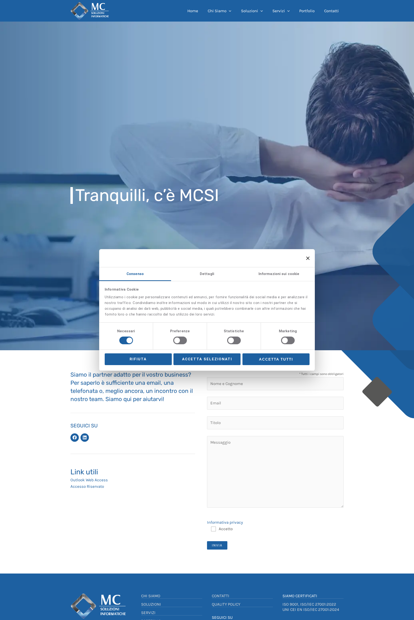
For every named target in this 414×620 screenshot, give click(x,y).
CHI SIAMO (150, 595)
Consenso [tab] (135, 274)
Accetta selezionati (207, 359)
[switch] (180, 340)
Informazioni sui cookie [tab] (279, 274)
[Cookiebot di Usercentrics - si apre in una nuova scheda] (276, 258)
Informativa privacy (225, 522)
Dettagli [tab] (207, 274)
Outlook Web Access (89, 479)
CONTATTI (220, 595)
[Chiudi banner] (308, 258)
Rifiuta (138, 359)
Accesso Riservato (87, 486)
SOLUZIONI (151, 604)
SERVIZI (148, 612)
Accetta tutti (276, 359)
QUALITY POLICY (226, 604)
